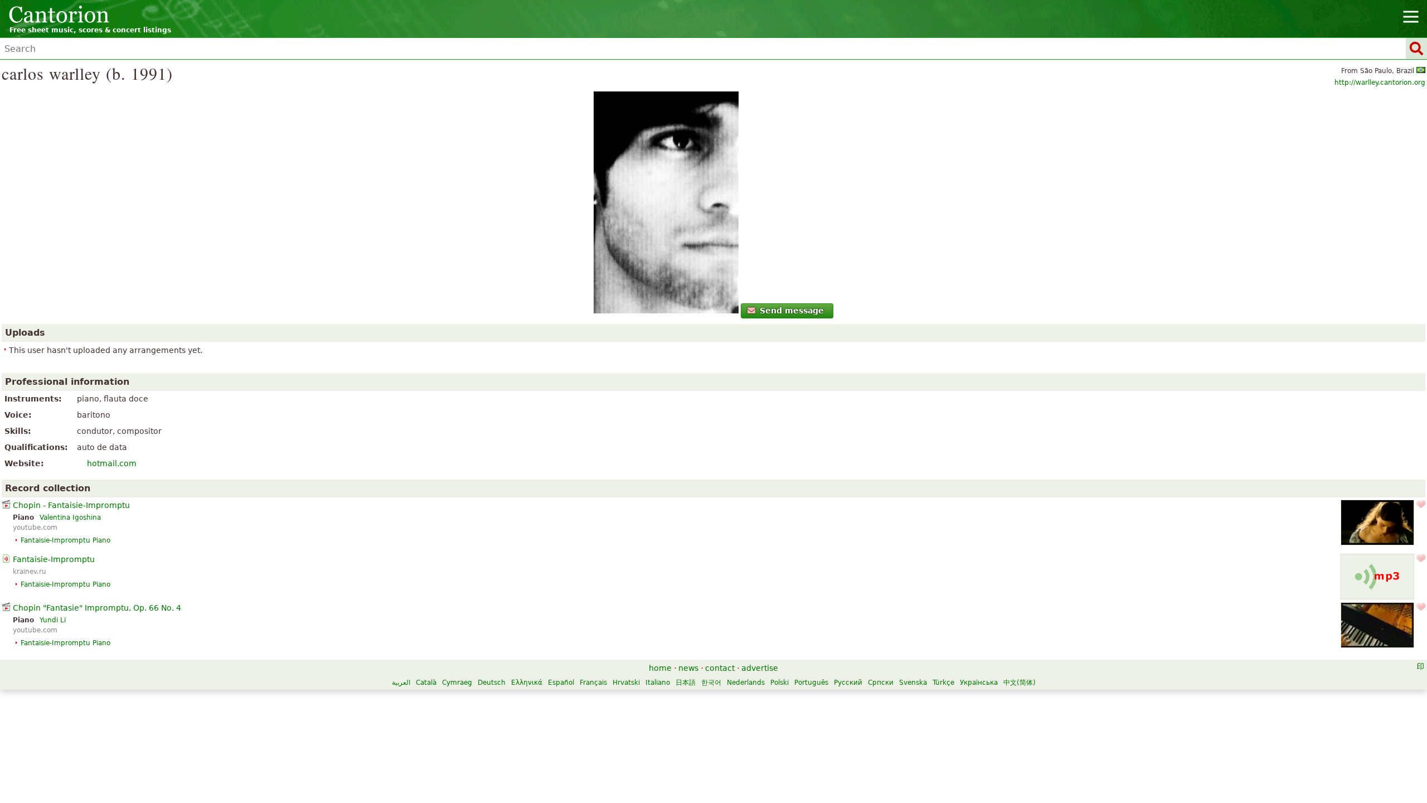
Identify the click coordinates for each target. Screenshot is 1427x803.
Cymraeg (457, 682)
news (688, 668)
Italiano (657, 682)
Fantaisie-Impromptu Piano (65, 540)
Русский (848, 682)
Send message (792, 310)
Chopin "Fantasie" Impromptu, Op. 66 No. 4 (97, 607)
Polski (779, 682)
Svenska (913, 682)
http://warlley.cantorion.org (1379, 82)
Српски (881, 682)
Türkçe (943, 682)
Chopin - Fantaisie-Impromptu (71, 505)
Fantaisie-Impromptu (54, 559)
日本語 (686, 682)
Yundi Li (53, 620)
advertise (759, 668)
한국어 (711, 682)
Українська (979, 682)
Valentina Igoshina (70, 517)
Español (561, 682)
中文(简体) (1019, 682)
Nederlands (746, 682)
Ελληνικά (526, 682)
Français (593, 682)
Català (426, 682)
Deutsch (492, 682)
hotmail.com (112, 463)
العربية (401, 682)
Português (811, 682)
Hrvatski (626, 682)
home (660, 668)
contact (720, 668)
